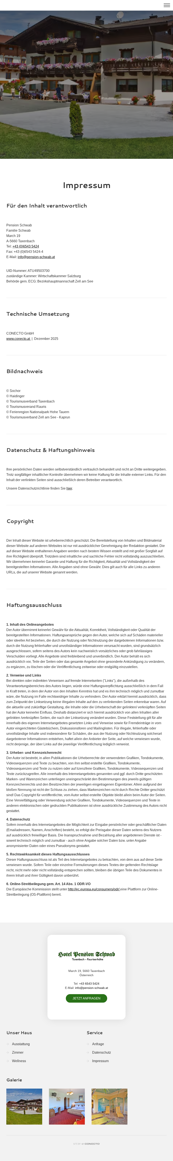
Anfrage (98, 1044)
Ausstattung (21, 1044)
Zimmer (17, 1052)
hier (69, 488)
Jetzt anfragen (86, 998)
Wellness (19, 1061)
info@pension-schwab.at (36, 257)
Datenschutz (101, 1052)
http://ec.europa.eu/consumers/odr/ (94, 889)
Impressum (100, 1061)
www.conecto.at (18, 338)
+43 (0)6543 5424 (25, 246)
